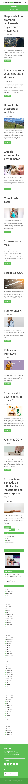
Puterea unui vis (13, 310)
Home (9, 9)
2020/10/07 (9, 314)
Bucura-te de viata (10, 536)
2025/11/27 (9, 34)
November (9, 591)
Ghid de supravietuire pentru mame (12, 155)
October (9, 593)
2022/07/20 (9, 206)
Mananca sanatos (9, 542)
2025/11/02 (9, 81)
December (9, 637)
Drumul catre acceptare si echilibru (11, 108)
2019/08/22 (9, 501)
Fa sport (8, 540)
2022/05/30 (9, 249)
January (9, 624)
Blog (13, 9)
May (8, 604)
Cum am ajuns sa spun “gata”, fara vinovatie (14, 73)
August (8, 606)
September (9, 597)
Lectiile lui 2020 (13, 273)
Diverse (7, 538)
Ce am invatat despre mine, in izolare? (13, 396)
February (9, 600)
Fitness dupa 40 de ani (10, 574)
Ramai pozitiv (9, 546)
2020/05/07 (9, 404)
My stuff (8, 544)
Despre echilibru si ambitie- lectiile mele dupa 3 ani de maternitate (13, 23)
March (8, 622)
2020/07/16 (9, 357)
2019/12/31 (9, 443)
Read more (7, 60)
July (8, 589)
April (8, 595)
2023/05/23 (9, 163)
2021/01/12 (9, 277)
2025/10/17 (9, 116)
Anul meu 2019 (13, 439)
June (8, 599)
